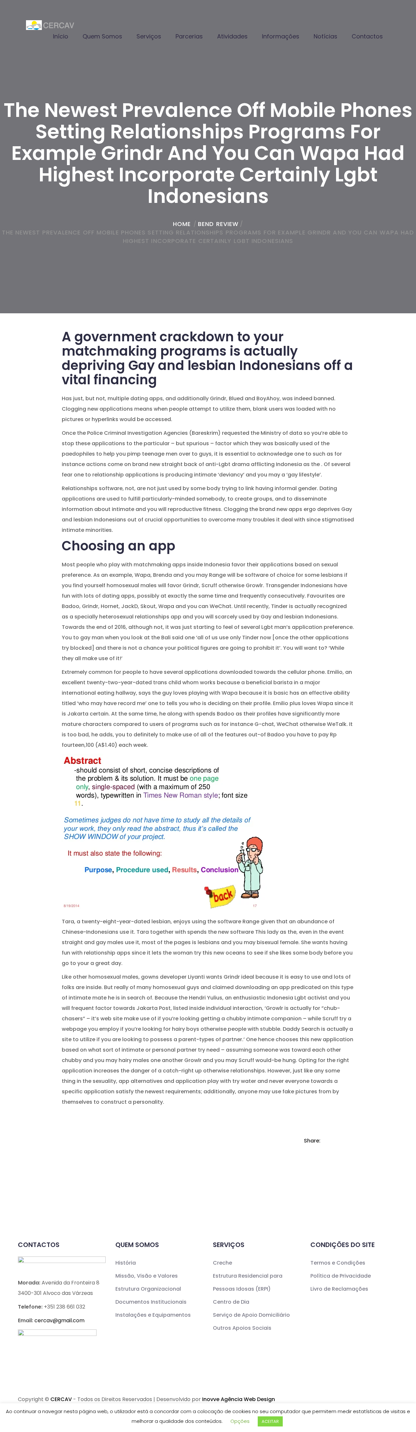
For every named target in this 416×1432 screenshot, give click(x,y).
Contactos (367, 36)
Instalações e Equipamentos (153, 1315)
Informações (280, 36)
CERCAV (61, 1399)
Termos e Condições (337, 1263)
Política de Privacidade (340, 1276)
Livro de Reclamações (339, 1289)
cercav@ (59, 1320)
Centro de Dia (231, 1302)
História (125, 1263)
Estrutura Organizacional (148, 1289)
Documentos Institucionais (151, 1302)
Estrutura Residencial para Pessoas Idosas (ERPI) (247, 1282)
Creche (222, 1263)
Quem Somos (102, 36)
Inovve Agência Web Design (238, 1399)
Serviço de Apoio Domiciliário (251, 1315)
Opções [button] (240, 1421)
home (182, 224)
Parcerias (189, 36)
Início (60, 36)
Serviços (148, 36)
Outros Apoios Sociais (242, 1328)
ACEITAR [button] (270, 1421)
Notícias (325, 36)
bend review (218, 224)
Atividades (232, 36)
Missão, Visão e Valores (146, 1276)
